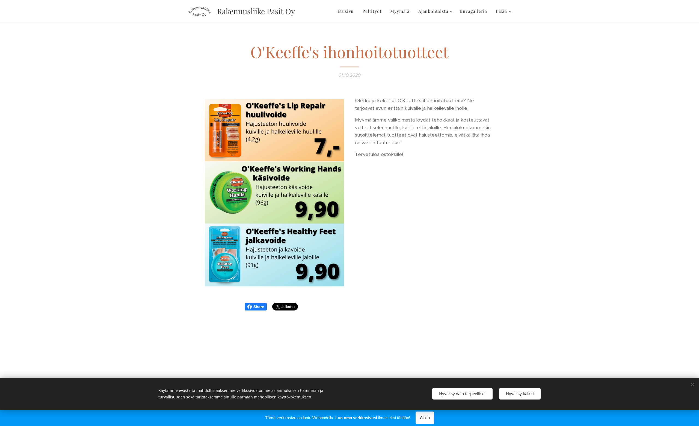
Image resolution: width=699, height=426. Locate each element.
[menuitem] (347, 11)
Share (258, 306)
